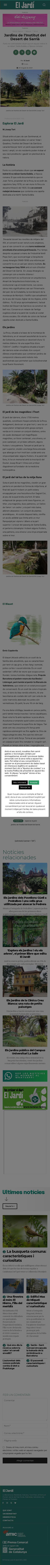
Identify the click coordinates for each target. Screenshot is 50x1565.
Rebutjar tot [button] (25, 787)
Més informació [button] (19, 782)
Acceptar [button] (33, 782)
